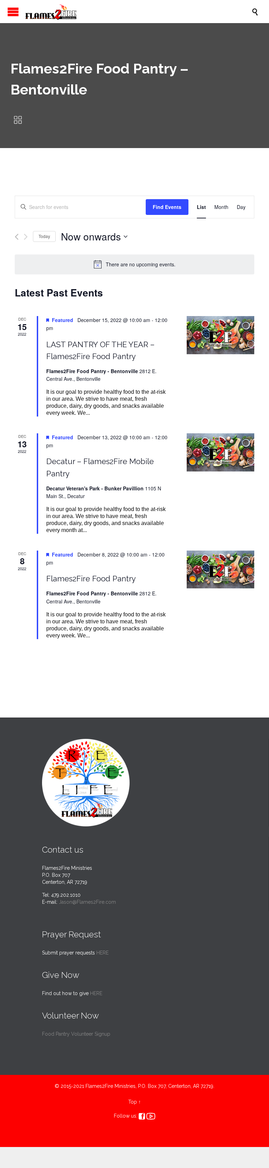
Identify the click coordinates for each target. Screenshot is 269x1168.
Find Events (167, 206)
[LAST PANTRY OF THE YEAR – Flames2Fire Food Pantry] (220, 335)
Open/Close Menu (13, 12)
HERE (102, 953)
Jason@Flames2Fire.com (87, 902)
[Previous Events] (17, 236)
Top (132, 1102)
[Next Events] (26, 236)
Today (44, 236)
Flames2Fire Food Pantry (91, 578)
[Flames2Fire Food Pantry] (220, 569)
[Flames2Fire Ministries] (138, 11)
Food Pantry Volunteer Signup (76, 1034)
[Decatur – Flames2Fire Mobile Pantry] (220, 452)
